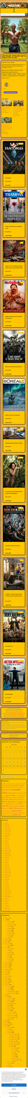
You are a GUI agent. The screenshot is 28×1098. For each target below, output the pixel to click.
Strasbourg (10, 959)
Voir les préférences (14, 1093)
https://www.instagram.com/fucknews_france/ (16, 713)
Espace (21, 787)
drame (21, 785)
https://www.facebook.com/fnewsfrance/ (16, 714)
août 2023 (7, 877)
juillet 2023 (7, 879)
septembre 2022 (8, 896)
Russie (16, 811)
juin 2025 (6, 840)
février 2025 (7, 847)
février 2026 (7, 826)
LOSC (14, 1049)
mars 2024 (7, 865)
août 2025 (7, 836)
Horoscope (7, 967)
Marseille (14, 801)
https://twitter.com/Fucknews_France (15, 709)
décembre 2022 (8, 891)
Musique (9, 803)
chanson (11, 783)
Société (6, 1022)
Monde (6, 979)
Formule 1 (9, 1063)
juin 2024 (6, 860)
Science (22, 812)
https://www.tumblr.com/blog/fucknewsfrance (16, 717)
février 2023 (7, 888)
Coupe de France (13, 1036)
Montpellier (10, 954)
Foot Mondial (13, 1041)
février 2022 (7, 908)
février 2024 (7, 867)
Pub (5, 995)
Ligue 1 (8, 799)
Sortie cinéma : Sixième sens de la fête (12, 545)
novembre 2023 (8, 872)
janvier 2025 (7, 848)
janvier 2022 (7, 910)
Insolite (6, 972)
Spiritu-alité (7, 1024)
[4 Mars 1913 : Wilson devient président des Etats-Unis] (7, 103)
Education (7, 940)
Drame (9, 945)
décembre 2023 (8, 870)
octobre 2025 (7, 833)
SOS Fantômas (8, 177)
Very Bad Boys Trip (9, 646)
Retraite (9, 811)
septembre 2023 (8, 876)
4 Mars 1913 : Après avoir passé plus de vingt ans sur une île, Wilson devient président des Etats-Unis (18, 109)
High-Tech (7, 964)
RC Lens (15, 1058)
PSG (13, 808)
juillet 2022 (7, 900)
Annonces (7, 918)
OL (14, 1053)
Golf (8, 1065)
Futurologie (7, 962)
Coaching (7, 938)
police (11, 806)
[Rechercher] (26, 14)
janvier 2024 (7, 869)
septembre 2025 (8, 835)
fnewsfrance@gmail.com (14, 737)
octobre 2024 (7, 853)
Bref (5, 88)
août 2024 (7, 857)
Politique (17, 806)
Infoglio (6, 971)
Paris (5, 806)
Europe (6, 942)
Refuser (14, 1089)
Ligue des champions (18, 799)
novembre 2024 (8, 852)
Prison (7, 808)
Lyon (9, 950)
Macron (6, 802)
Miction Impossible (9, 694)
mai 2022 (6, 903)
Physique (9, 1007)
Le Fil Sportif (7, 976)
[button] (26, 1069)
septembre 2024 (8, 855)
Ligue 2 (11, 1061)
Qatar (20, 808)
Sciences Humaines (12, 1017)
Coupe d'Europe (13, 1034)
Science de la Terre (11, 1013)
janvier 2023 (7, 889)
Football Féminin (13, 1044)
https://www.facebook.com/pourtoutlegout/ (15, 715)
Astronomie (10, 1000)
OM (20, 804)
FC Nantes (15, 1048)
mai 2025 (6, 841)
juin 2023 (6, 881)
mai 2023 (6, 882)
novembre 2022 (8, 893)
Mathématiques (11, 1003)
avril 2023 (7, 884)
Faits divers (7, 943)
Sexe (6, 1020)
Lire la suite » (8, 181)
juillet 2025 (7, 838)
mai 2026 (6, 823)
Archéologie (10, 998)
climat (4, 785)
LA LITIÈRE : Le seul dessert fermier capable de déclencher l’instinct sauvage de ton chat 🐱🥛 (13, 596)
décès (5, 787)
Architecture (10, 921)
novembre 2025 (8, 831)
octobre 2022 (7, 894)
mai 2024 (6, 862)
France (11, 793)
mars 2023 (7, 886)
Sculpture (9, 935)
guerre (11, 795)
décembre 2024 (8, 850)
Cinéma (22, 783)
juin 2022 (6, 901)
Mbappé (22, 801)
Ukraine (16, 815)
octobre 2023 (7, 874)
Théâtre (9, 936)
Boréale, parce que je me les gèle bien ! (12, 415)
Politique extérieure (11, 991)
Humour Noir (7, 969)
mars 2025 (7, 845)
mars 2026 (7, 824)
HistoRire (6, 966)
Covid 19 (12, 1012)
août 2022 (7, 898)
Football (9, 1032)
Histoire (18, 795)
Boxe (9, 1029)
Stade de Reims (16, 1060)
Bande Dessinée (11, 925)
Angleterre (5, 783)
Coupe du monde (12, 785)
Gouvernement (21, 793)
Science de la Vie (11, 1015)
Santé (15, 812)
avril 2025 (7, 843)
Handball (9, 1066)
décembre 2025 (8, 829)
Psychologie (10, 1008)
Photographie (10, 933)
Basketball (10, 1027)
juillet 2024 (7, 858)
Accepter (14, 1085)
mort (4, 803)
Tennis (9, 815)
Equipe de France (13, 787)
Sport (4, 815)
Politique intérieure (11, 993)
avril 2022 (7, 905)
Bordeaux (9, 948)
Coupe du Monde (13, 1037)
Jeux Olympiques (14, 797)
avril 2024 (7, 864)
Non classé (7, 981)
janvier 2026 (7, 828)
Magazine (7, 978)
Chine (17, 783)
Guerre (9, 988)
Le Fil (6, 974)
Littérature (10, 928)
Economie (10, 986)
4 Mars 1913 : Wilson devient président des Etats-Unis (6, 108)
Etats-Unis (7, 790)
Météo (9, 1005)
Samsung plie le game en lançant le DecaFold (13, 443)
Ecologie (9, 1001)
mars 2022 (7, 906)
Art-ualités (10, 923)
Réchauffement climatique (7, 812)
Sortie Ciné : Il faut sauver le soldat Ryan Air (13, 366)
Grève (4, 795)
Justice (9, 990)
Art (5, 919)
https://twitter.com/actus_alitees (16, 712)
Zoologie (9, 1019)
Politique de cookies (13, 1096)
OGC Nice (15, 1051)
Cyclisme (9, 1031)
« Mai (2, 773)
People (6, 983)
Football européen (14, 1043)
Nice (15, 803)
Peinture (9, 931)
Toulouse (9, 960)
